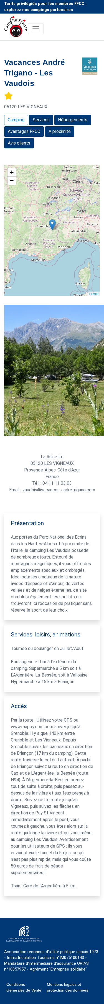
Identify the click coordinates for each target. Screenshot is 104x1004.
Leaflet (93, 294)
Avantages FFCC (24, 131)
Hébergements (72, 119)
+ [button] (12, 172)
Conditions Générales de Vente (23, 987)
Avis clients (19, 143)
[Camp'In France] (16, 28)
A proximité (60, 131)
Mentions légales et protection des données (67, 987)
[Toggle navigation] (36, 28)
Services (41, 119)
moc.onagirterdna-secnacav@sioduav (58, 489)
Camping (16, 119)
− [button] (12, 180)
